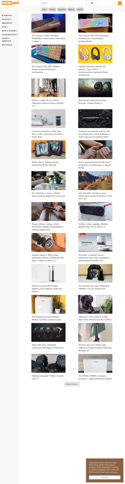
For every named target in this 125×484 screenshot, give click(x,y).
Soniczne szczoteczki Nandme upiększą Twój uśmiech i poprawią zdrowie (47, 289)
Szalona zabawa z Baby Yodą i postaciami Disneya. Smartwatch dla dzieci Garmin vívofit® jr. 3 (48, 258)
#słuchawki (61, 9)
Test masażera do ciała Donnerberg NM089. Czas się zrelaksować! (94, 287)
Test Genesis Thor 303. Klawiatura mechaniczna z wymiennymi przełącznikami (94, 38)
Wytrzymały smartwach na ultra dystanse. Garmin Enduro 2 (92, 101)
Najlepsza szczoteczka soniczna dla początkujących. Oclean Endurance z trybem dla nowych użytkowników (95, 134)
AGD (4, 27)
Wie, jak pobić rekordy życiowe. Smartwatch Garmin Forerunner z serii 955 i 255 (95, 196)
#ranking (52, 9)
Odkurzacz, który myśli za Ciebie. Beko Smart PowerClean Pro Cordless (95, 318)
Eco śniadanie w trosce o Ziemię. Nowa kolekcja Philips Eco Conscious (48, 194)
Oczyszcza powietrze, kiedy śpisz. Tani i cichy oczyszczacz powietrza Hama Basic (47, 134)
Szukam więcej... (72, 384)
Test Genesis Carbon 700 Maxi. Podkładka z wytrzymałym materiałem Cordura (48, 38)
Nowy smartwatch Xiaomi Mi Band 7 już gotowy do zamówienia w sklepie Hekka (95, 165)
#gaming (80, 9)
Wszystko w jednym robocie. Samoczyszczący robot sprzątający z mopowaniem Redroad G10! (94, 258)
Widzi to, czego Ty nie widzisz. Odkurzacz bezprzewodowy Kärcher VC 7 (47, 103)
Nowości (6, 19)
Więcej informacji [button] (111, 472)
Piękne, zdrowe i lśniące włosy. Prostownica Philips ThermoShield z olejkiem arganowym (47, 227)
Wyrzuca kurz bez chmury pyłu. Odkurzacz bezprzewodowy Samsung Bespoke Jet (95, 348)
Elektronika (9, 35)
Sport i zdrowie (6, 39)
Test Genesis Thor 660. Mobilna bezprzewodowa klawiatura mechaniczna (46, 69)
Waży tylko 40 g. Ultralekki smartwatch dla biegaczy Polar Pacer (48, 346)
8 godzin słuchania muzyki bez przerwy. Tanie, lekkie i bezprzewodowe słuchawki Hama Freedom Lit (93, 70)
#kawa (44, 9)
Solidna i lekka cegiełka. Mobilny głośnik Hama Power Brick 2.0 (93, 225)
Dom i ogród (9, 31)
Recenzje (7, 45)
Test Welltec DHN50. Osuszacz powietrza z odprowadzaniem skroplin (95, 377)
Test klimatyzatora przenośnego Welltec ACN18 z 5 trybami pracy (46, 318)
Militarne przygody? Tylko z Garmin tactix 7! (48, 377)
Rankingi (7, 15)
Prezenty (7, 23)
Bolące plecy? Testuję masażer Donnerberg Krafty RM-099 (45, 163)
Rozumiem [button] (104, 477)
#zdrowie (71, 9)
